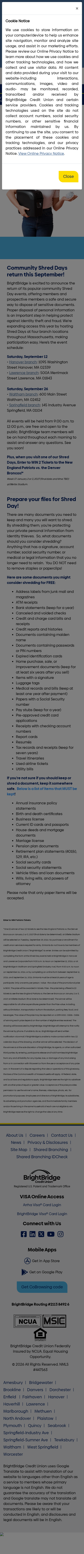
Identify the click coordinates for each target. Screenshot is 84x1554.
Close (68, 176)
